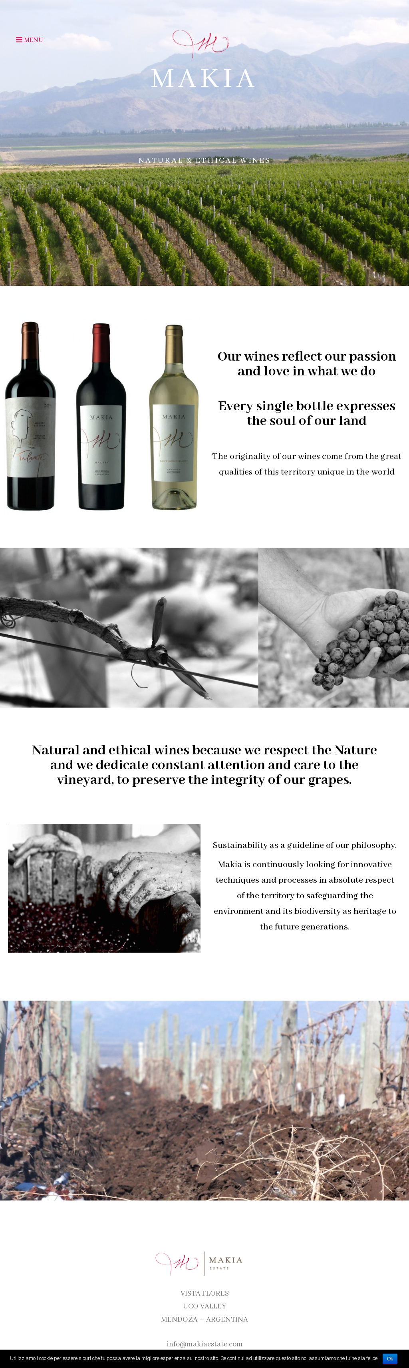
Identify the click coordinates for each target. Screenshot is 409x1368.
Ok (390, 1359)
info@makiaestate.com (205, 1344)
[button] (20, 40)
